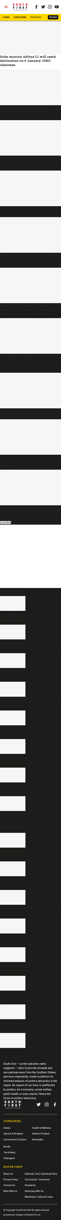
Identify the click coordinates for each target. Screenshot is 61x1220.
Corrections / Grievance (37, 1179)
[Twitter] (43, 7)
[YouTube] (56, 7)
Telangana (9, 1158)
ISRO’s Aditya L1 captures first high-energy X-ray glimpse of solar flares (29, 210)
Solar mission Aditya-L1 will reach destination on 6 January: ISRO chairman (28, 60)
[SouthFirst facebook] (36, 7)
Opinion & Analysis (13, 1133)
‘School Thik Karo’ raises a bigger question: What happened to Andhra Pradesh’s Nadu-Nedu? (26, 1027)
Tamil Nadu (9, 1152)
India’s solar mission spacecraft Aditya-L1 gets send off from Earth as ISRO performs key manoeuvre (30, 309)
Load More (5, 522)
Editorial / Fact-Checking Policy (41, 1173)
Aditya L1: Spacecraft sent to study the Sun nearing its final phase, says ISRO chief (29, 161)
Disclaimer (30, 1185)
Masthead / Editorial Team (39, 1196)
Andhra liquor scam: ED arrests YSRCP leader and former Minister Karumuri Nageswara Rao (27, 884)
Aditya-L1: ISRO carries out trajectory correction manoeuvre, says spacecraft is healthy (30, 259)
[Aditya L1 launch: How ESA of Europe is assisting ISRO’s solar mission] (30, 390)
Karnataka (37, 1139)
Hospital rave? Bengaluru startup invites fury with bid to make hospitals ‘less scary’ (29, 819)
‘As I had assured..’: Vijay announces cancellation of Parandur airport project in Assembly (30, 648)
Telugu (53, 17)
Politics (35, 17)
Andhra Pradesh (41, 1133)
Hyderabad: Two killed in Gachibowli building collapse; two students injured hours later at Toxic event (28, 942)
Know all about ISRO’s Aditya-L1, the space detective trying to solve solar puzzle (30, 511)
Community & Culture (14, 1139)
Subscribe (20, 17)
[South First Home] (20, 7)
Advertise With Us (34, 1191)
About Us (8, 1173)
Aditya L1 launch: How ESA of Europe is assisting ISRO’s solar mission (30, 412)
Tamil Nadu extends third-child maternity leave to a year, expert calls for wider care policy (29, 734)
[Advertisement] (30, 555)
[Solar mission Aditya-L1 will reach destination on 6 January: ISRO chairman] (30, 37)
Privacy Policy (10, 1179)
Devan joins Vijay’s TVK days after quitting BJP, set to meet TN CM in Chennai (25, 999)
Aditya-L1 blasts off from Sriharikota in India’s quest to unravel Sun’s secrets (30, 461)
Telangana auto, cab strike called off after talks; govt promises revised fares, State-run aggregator (29, 791)
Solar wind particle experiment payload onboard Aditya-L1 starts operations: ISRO (27, 111)
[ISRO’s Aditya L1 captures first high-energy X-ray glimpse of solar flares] (30, 188)
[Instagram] (50, 7)
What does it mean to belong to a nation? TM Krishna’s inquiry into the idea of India (29, 676)
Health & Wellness (41, 1128)
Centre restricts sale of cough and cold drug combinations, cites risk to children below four (29, 762)
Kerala (6, 1146)
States (7, 1128)
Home (6, 17)
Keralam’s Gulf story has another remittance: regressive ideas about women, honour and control (24, 856)
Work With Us (10, 1191)
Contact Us (9, 1185)
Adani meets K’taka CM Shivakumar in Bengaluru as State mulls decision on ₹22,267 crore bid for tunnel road (28, 970)
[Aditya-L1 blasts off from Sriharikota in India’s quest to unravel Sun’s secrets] (30, 437)
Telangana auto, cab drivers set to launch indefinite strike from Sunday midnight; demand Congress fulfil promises (29, 913)
